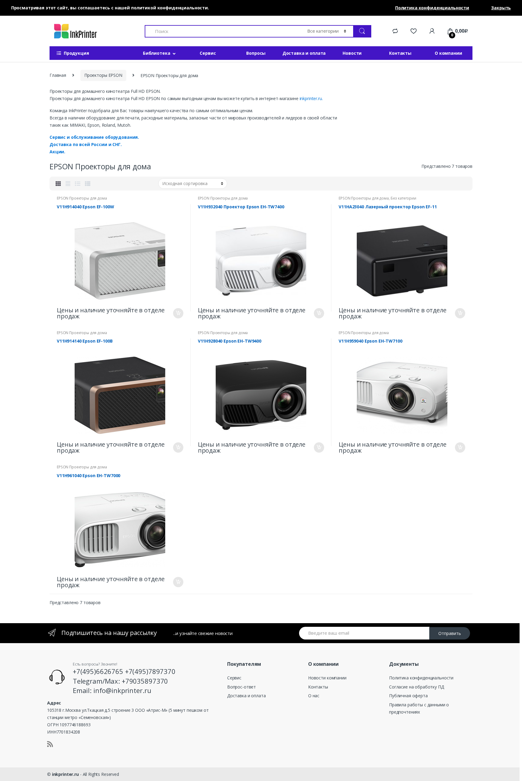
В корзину (177, 313)
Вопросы (256, 53)
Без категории (403, 198)
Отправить (449, 633)
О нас (313, 695)
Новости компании (327, 678)
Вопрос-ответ (241, 687)
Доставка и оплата (304, 53)
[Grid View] (58, 183)
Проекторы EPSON (103, 75)
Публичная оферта (408, 695)
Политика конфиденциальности (421, 678)
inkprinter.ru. (311, 98)
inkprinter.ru (65, 774)
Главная (58, 75)
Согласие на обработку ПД (416, 687)
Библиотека (156, 53)
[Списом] (77, 183)
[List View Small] (87, 183)
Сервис (208, 53)
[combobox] (222, 31)
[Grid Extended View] (68, 183)
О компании (448, 53)
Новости (352, 53)
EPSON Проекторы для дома (82, 198)
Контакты (400, 53)
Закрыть (501, 8)
